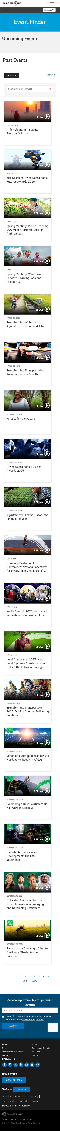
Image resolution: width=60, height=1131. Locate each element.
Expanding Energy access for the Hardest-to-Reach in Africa (27, 749)
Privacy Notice (16, 1096)
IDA (11, 1119)
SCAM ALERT (7, 1106)
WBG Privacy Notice (33, 1020)
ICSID (29, 1119)
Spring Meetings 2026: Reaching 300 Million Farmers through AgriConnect (27, 230)
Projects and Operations (42, 1048)
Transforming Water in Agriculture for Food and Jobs (27, 316)
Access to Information (13, 1101)
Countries (36, 1051)
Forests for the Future (21, 418)
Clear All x (51, 75)
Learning (5, 1055)
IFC (16, 1119)
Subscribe (13, 1026)
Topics (35, 1055)
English (20, 1089)
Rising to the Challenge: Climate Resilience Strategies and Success (27, 952)
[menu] (6, 10)
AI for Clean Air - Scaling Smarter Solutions (27, 123)
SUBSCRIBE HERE (13, 1080)
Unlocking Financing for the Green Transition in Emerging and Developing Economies (25, 904)
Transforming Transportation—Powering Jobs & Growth (27, 364)
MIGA (22, 1119)
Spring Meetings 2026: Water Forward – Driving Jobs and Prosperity (26, 278)
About (4, 1044)
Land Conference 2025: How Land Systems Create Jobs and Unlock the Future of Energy (26, 663)
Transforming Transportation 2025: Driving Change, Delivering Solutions (28, 711)
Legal (4, 1096)
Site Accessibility (31, 1096)
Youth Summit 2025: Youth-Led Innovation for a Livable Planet (27, 605)
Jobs (26, 1101)
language (48, 10)
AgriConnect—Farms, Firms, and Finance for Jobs (27, 509)
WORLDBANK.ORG (52, 3)
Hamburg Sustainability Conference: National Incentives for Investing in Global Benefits (27, 567)
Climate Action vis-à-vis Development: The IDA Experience (22, 856)
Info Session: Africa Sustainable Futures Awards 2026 (27, 171)
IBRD (5, 1119)
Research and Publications (13, 1051)
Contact (34, 1101)
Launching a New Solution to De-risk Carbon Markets (27, 798)
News (34, 1044)
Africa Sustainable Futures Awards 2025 (27, 460)
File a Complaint (22, 1106)
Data (4, 1048)
